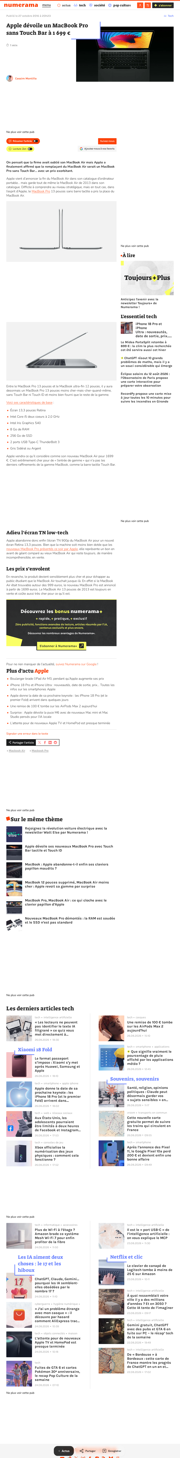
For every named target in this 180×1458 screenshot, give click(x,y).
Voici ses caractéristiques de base (29, 402)
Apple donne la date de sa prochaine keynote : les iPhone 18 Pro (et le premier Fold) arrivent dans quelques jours (58, 697)
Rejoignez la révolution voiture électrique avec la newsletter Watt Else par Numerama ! (66, 830)
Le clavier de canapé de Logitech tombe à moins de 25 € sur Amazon (149, 1270)
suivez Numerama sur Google (76, 664)
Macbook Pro (40, 750)
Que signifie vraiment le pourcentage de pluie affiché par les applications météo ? (150, 1058)
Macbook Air (17, 750)
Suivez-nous (107, 141)
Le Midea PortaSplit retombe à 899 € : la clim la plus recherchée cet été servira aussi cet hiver (146, 346)
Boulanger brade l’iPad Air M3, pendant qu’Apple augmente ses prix (57, 679)
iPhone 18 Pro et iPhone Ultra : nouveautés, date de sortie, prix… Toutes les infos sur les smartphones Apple (152, 330)
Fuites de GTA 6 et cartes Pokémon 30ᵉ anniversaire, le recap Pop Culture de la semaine (57, 1374)
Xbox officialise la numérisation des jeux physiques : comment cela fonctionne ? (57, 1153)
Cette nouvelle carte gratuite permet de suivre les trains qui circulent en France (149, 1124)
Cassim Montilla (26, 78)
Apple (41, 670)
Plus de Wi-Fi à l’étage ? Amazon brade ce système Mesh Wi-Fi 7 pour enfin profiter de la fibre (57, 1236)
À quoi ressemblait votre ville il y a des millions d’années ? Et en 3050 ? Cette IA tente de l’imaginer (150, 1302)
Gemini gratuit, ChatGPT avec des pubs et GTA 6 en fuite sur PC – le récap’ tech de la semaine (150, 1331)
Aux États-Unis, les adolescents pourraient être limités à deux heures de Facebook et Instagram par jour (57, 1124)
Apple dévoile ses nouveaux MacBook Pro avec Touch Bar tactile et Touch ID (69, 848)
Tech (171, 15)
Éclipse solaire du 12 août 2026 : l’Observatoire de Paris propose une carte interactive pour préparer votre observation (145, 379)
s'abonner (165, 5)
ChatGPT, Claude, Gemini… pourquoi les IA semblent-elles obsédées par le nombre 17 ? (57, 1285)
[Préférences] (148, 5)
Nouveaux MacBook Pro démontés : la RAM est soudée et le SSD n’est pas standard (70, 920)
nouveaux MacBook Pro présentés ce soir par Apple (42, 549)
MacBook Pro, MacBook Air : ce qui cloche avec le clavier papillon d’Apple (66, 902)
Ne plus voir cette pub (20, 132)
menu (46, 5)
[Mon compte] (140, 5)
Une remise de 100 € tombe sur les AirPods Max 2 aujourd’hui (53, 706)
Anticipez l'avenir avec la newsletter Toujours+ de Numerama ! (139, 303)
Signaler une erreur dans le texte (27, 734)
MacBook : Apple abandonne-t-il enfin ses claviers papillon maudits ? (66, 866)
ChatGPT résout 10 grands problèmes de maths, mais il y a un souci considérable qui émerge (146, 362)
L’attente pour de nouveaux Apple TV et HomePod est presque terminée (60, 723)
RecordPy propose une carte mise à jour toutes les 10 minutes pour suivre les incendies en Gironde (146, 397)
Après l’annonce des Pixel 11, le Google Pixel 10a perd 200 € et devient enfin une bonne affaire (149, 1153)
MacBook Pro (41, 191)
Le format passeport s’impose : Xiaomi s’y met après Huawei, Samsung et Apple (57, 1064)
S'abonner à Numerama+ (58, 646)
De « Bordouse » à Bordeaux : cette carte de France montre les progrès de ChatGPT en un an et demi (149, 1360)
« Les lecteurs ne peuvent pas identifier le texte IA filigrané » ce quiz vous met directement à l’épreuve (56, 1028)
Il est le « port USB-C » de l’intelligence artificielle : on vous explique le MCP (148, 1234)
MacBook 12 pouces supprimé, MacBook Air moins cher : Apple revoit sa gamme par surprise (67, 884)
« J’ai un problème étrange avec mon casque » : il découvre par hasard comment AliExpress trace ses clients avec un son (57, 1315)
